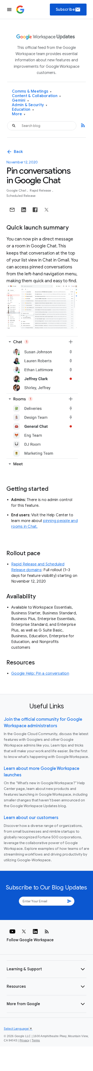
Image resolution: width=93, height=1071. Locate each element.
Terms (36, 1040)
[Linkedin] (35, 931)
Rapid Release (41, 190)
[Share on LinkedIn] (23, 209)
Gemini (20, 100)
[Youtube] (12, 931)
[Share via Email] (12, 209)
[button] (46, 969)
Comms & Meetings (32, 91)
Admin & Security (29, 105)
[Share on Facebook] (35, 209)
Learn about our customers (31, 817)
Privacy (25, 1040)
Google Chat (16, 190)
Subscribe (68, 9)
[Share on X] (46, 209)
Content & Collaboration (36, 96)
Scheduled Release (21, 196)
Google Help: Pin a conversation (40, 673)
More (19, 114)
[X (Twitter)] (24, 931)
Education (23, 109)
